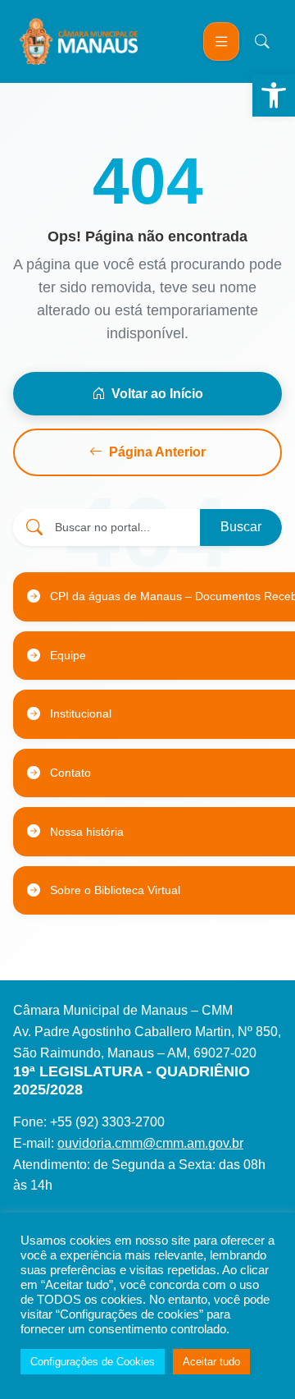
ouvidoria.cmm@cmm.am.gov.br (150, 1143)
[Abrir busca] (262, 41)
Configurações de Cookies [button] (92, 1361)
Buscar (240, 527)
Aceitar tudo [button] (211, 1361)
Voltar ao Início (157, 394)
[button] (273, 95)
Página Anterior (157, 452)
